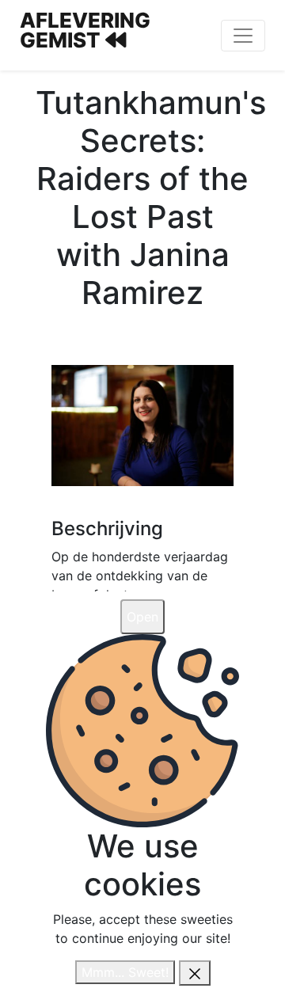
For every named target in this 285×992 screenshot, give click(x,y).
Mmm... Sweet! (125, 972)
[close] (195, 973)
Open (142, 617)
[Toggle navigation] (243, 35)
